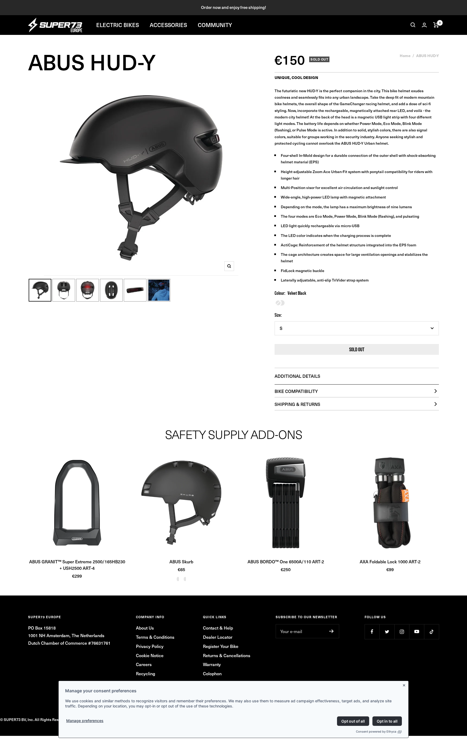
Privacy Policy (150, 646)
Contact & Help (218, 627)
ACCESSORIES (168, 25)
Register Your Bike (220, 646)
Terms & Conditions (155, 637)
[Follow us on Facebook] (372, 631)
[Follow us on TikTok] (431, 631)
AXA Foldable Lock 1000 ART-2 (390, 561)
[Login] (424, 25)
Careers (144, 664)
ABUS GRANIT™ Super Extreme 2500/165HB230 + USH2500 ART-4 (77, 564)
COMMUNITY (215, 25)
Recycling (145, 673)
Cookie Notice (150, 655)
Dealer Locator (217, 637)
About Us (145, 627)
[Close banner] (405, 684)
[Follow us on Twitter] (386, 631)
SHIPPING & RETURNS (297, 404)
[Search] (413, 24)
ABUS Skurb (181, 561)
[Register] (331, 631)
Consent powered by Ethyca (376, 731)
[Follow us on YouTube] (416, 631)
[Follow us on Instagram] (401, 631)
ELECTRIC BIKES (117, 25)
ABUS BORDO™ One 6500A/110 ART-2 (286, 561)
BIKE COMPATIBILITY (296, 391)
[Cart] (436, 25)
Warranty (212, 664)
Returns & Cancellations (226, 655)
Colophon (212, 673)
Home (405, 55)
